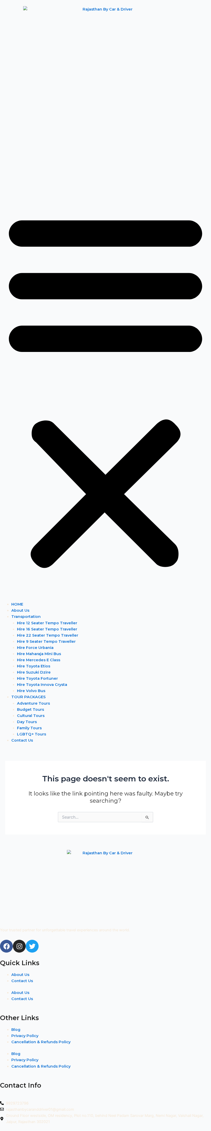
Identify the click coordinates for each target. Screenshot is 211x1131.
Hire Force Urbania (35, 647)
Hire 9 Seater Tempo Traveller (46, 641)
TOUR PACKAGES (28, 697)
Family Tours (29, 728)
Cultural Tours (31, 715)
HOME (17, 604)
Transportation (26, 616)
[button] (105, 389)
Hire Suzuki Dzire (34, 672)
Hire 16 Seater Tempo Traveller (47, 629)
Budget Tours (30, 709)
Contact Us (22, 740)
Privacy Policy (24, 1035)
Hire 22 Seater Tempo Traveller (47, 635)
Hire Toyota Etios (33, 666)
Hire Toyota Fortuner (37, 678)
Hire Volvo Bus (31, 690)
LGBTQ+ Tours (31, 734)
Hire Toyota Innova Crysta (42, 684)
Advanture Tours (33, 703)
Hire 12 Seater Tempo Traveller (47, 623)
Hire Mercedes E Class (38, 660)
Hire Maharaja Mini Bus (39, 653)
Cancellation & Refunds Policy (41, 1042)
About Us (20, 610)
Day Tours (27, 722)
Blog (15, 1029)
